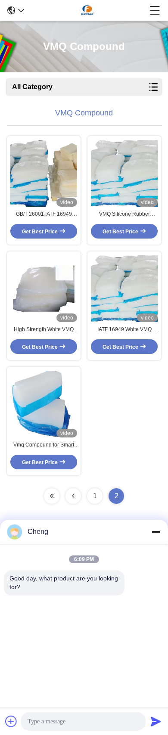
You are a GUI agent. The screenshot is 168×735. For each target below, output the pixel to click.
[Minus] (156, 532)
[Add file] (11, 721)
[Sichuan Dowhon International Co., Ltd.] (87, 10)
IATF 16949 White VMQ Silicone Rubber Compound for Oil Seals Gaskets (124, 329)
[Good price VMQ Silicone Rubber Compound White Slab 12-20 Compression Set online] (124, 173)
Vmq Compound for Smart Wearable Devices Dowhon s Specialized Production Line (44, 445)
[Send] (156, 721)
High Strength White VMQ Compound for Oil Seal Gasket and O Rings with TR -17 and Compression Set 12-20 (44, 329)
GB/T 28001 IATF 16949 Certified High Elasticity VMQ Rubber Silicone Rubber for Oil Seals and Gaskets (44, 214)
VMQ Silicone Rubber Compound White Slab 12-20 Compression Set (124, 214)
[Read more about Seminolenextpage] (51, 496)
